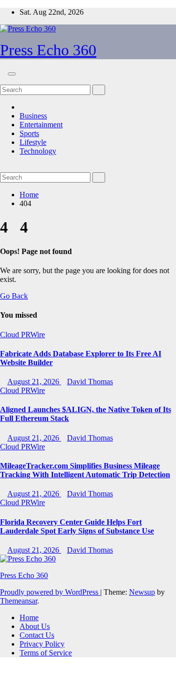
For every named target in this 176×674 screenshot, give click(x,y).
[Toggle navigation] (12, 73)
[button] (3, 80)
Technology (38, 151)
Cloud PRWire (22, 334)
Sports (29, 133)
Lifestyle (33, 142)
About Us (35, 626)
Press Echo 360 (48, 50)
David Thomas (90, 381)
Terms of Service (46, 653)
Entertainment (41, 124)
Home (29, 194)
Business (33, 116)
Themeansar (18, 601)
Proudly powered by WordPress (50, 592)
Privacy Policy (42, 644)
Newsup (142, 592)
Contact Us (37, 635)
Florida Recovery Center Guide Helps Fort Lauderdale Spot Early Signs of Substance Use (77, 526)
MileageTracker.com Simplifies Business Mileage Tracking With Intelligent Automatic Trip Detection (85, 470)
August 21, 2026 (34, 381)
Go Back (14, 296)
